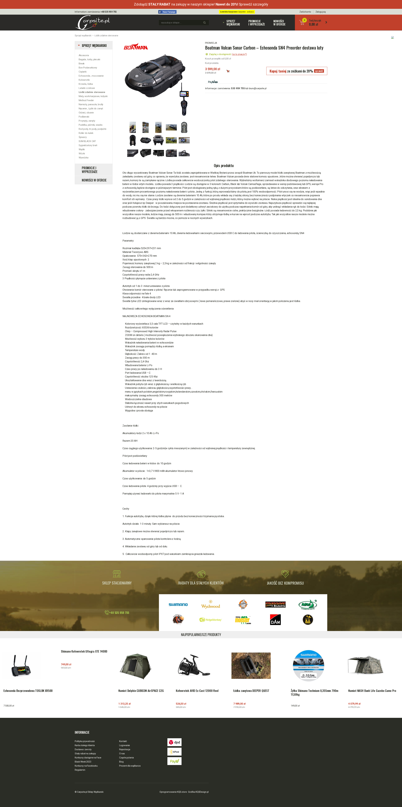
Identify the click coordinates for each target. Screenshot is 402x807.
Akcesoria (84, 55)
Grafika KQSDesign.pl (198, 792)
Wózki (82, 153)
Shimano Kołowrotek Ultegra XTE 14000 (84, 651)
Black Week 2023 (83, 761)
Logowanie (124, 745)
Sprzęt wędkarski (231, 22)
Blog (121, 761)
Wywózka (83, 157)
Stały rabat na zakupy (85, 753)
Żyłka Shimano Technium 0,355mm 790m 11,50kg (314, 692)
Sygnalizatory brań (88, 145)
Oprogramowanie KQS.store (173, 792)
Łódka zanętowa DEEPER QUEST (251, 691)
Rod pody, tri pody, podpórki (92, 129)
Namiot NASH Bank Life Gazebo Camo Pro (372, 691)
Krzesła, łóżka (86, 84)
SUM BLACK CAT (87, 141)
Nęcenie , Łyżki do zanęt (91, 108)
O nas (122, 753)
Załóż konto (305, 12)
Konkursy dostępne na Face (88, 757)
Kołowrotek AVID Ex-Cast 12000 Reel (197, 691)
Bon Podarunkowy (88, 67)
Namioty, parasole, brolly (91, 104)
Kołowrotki (84, 79)
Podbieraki (84, 116)
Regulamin (80, 770)
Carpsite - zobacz (237, 12)
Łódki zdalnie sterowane (106, 35)
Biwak (81, 63)
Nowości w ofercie (279, 22)
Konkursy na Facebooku (86, 766)
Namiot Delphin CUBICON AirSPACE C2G (141, 691)
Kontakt (123, 741)
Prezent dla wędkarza (129, 766)
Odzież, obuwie (86, 112)
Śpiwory (83, 137)
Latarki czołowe (87, 88)
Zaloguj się (320, 12)
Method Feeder (86, 100)
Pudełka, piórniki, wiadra (90, 124)
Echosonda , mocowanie (91, 75)
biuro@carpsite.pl (257, 88)
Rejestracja (124, 749)
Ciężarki (83, 71)
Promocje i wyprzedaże (256, 22)
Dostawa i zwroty (83, 749)
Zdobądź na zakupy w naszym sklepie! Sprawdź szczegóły (201, 4)
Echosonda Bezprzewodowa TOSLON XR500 (28, 691)
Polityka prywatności (85, 741)
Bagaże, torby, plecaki (89, 59)
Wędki (82, 149)
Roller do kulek (86, 133)
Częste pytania (126, 757)
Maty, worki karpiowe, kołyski (93, 96)
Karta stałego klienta (85, 745)
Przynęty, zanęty (87, 120)
